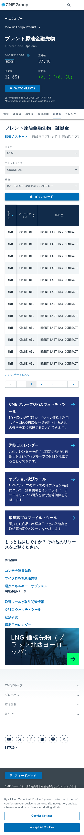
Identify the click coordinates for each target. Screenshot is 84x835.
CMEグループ (13, 685)
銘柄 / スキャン (16, 136)
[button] (22, 88)
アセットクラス (14, 163)
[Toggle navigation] (79, 5)
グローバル (12, 695)
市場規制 (10, 704)
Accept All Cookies (42, 827)
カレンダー (72, 114)
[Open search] (69, 5)
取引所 (9, 147)
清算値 (17, 114)
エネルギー (15, 18)
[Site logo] (15, 5)
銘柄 (7, 179)
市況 (6, 114)
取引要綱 (43, 114)
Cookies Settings (41, 816)
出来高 (29, 114)
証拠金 (57, 114)
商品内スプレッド (44, 136)
